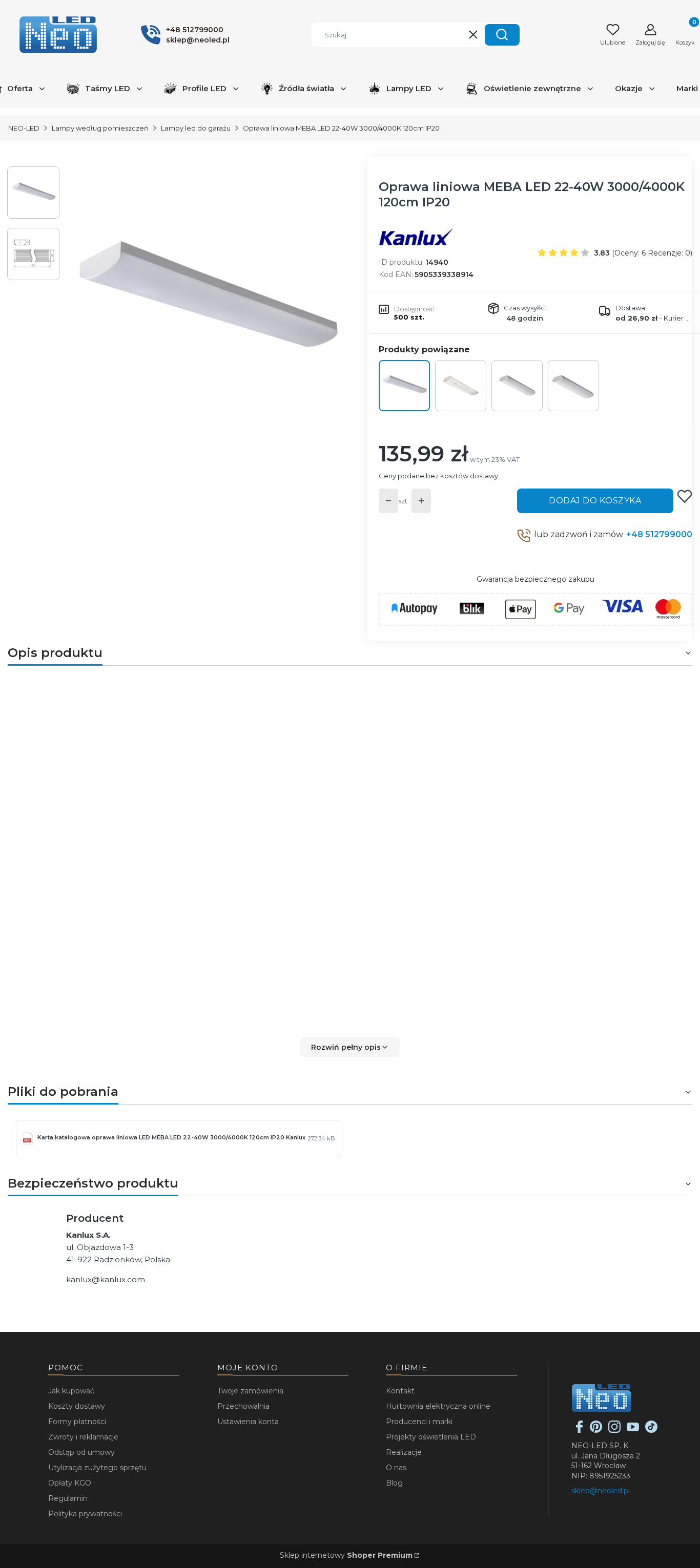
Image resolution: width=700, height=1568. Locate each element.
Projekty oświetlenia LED (431, 1437)
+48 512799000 (659, 534)
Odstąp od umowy (81, 1452)
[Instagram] (614, 1430)
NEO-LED (23, 128)
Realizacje (404, 1452)
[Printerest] (596, 1430)
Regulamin (68, 1498)
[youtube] (633, 1430)
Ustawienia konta (248, 1421)
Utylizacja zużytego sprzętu (97, 1467)
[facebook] (579, 1430)
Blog (394, 1483)
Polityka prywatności (85, 1513)
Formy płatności (77, 1421)
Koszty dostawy (76, 1406)
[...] (205, 302)
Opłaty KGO (69, 1483)
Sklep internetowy (346, 1555)
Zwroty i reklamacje (83, 1437)
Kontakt (400, 1390)
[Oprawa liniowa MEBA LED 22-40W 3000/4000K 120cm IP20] (404, 386)
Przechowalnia (243, 1406)
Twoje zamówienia (250, 1390)
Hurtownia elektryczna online (438, 1406)
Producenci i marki (419, 1421)
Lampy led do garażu (196, 128)
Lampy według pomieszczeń (100, 128)
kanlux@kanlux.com (105, 1279)
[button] (502, 35)
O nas (396, 1467)
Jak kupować (71, 1390)
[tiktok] (651, 1430)
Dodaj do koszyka (595, 500)
